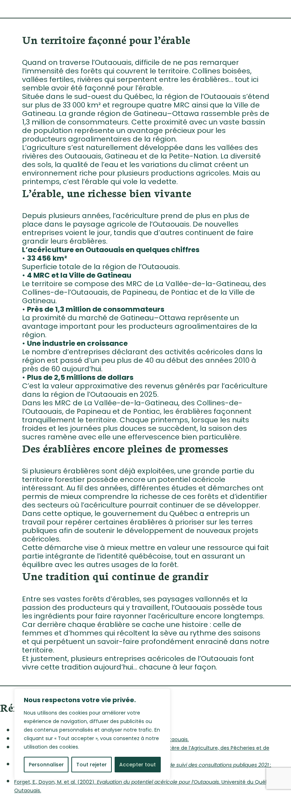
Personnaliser (46, 764)
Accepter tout (137, 764)
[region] (92, 734)
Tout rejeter (91, 764)
